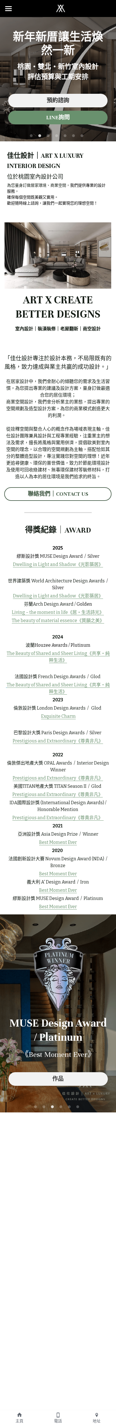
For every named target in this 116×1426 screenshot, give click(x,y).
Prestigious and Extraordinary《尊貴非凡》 (58, 778)
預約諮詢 (58, 100)
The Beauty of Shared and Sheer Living (47, 653)
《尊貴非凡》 (89, 741)
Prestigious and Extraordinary (44, 741)
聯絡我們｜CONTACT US (58, 494)
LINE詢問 (58, 117)
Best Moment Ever (58, 842)
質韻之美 (91, 620)
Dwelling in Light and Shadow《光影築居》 (58, 564)
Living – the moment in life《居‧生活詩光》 (58, 612)
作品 (58, 1079)
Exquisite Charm (58, 716)
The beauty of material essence (44, 620)
